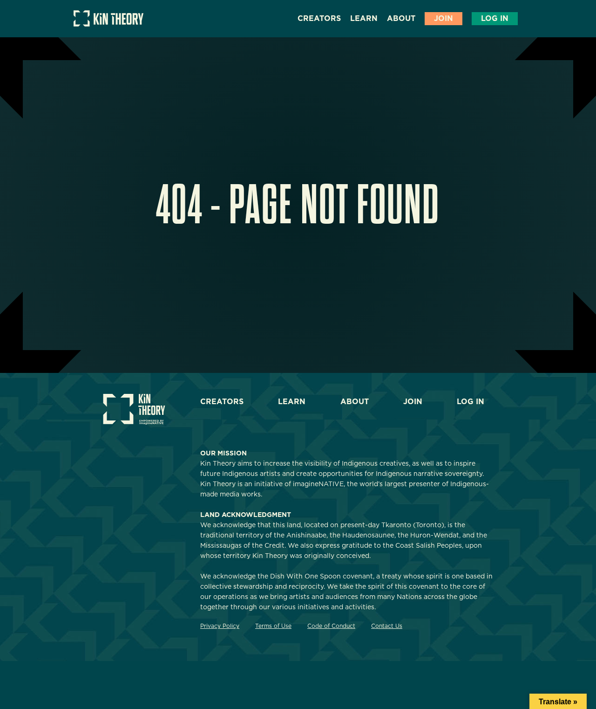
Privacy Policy (219, 625)
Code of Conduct (331, 625)
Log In (494, 18)
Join (443, 18)
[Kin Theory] (108, 24)
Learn (364, 18)
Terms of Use (273, 625)
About (401, 18)
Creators (319, 18)
